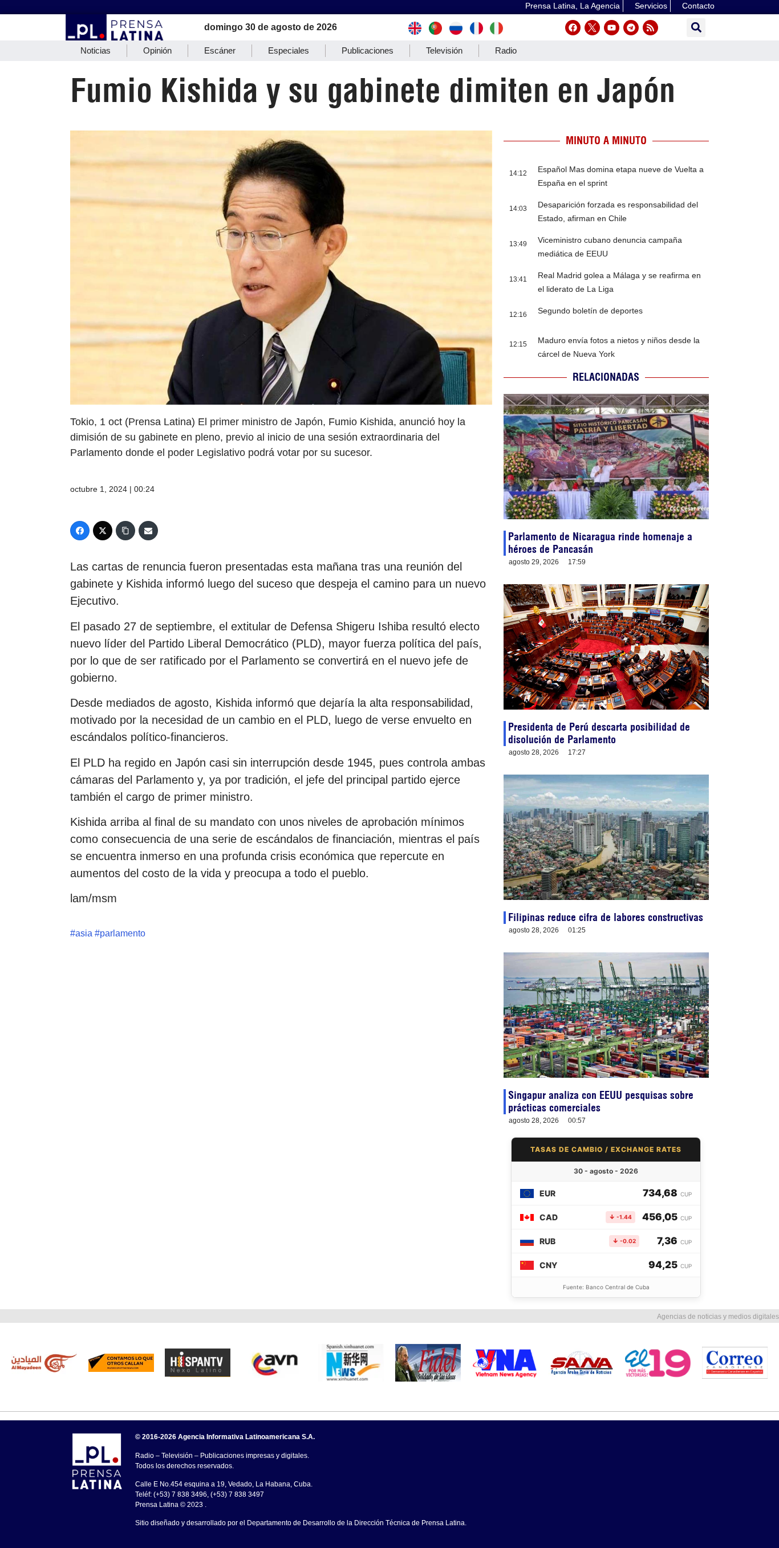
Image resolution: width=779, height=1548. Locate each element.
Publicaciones (367, 50)
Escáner (220, 50)
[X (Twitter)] (102, 530)
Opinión (157, 50)
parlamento (122, 933)
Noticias (95, 50)
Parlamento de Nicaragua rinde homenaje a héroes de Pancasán (600, 543)
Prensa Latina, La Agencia (572, 5)
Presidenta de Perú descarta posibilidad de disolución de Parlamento (599, 733)
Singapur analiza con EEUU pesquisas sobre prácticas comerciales (600, 1101)
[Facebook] (573, 27)
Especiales (288, 50)
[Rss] (650, 27)
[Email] (148, 530)
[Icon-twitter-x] (592, 27)
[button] (696, 27)
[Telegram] (631, 27)
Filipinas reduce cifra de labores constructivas (605, 917)
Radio (506, 50)
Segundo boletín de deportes (590, 310)
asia (83, 933)
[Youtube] (611, 27)
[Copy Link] (125, 530)
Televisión (444, 50)
